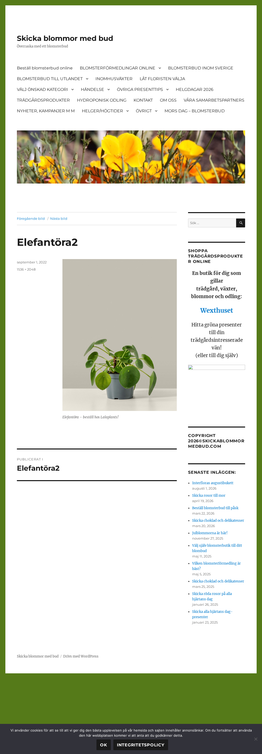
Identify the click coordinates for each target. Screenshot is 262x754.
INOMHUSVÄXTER (114, 78)
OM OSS (168, 100)
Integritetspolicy (141, 745)
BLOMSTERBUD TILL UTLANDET (50, 78)
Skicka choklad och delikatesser (218, 520)
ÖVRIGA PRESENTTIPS (140, 89)
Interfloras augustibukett (212, 483)
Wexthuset (216, 310)
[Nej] (255, 738)
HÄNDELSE (92, 89)
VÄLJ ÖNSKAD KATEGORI (42, 89)
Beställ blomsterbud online (45, 68)
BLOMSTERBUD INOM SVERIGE (200, 68)
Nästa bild (58, 218)
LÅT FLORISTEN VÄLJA (162, 78)
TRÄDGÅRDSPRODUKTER (43, 100)
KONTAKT (143, 100)
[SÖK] (240, 222)
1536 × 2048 (26, 269)
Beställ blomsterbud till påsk (215, 508)
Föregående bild (31, 218)
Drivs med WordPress (81, 656)
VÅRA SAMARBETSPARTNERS (214, 100)
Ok (103, 745)
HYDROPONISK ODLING (101, 100)
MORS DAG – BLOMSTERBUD (195, 110)
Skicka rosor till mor (208, 495)
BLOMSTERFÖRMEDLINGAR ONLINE (117, 68)
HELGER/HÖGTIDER (102, 110)
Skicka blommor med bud (65, 38)
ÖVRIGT (144, 110)
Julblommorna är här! (210, 533)
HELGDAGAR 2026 (194, 89)
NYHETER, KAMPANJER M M (46, 110)
